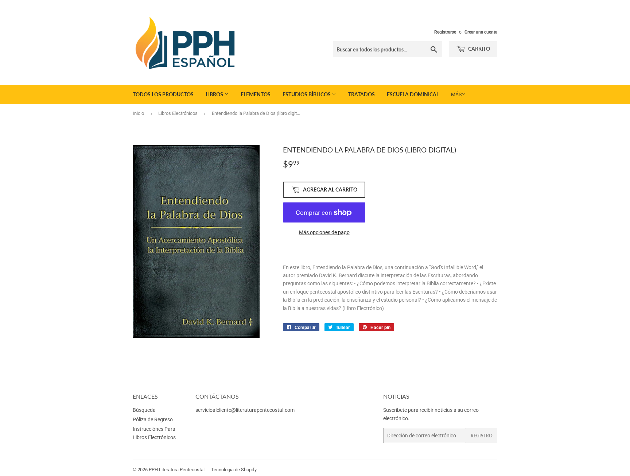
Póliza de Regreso (153, 419)
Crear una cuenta (480, 32)
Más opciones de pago (324, 232)
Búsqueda (144, 410)
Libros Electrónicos (178, 113)
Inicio (138, 113)
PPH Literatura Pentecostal (177, 469)
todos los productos (163, 94)
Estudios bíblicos (307, 94)
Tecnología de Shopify (234, 469)
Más (456, 94)
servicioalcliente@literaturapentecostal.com (245, 410)
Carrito (478, 49)
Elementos (256, 94)
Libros (215, 94)
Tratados (361, 94)
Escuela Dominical (413, 94)
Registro (482, 435)
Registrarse (445, 32)
